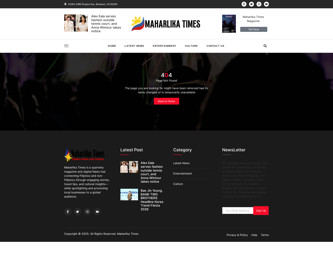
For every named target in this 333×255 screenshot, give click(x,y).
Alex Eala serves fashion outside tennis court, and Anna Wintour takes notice (106, 23)
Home (112, 45)
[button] (265, 46)
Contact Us (215, 45)
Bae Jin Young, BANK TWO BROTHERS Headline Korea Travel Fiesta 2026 (152, 200)
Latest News (134, 45)
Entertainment (164, 45)
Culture (191, 45)
